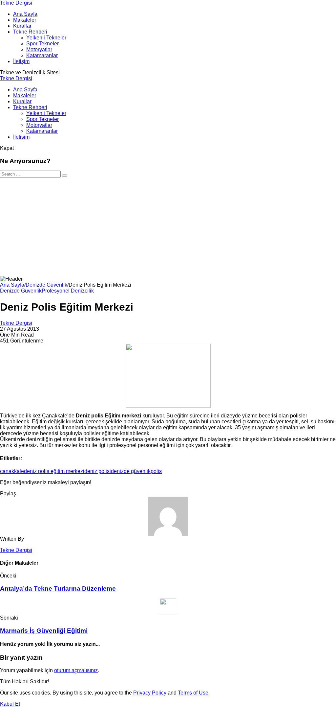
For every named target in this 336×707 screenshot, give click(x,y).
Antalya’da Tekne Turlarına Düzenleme (58, 588)
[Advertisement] (168, 227)
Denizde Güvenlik (46, 285)
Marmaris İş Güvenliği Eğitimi (44, 630)
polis (156, 471)
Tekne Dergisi (16, 3)
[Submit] (64, 176)
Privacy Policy (149, 692)
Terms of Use (193, 692)
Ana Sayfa (12, 285)
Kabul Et (10, 704)
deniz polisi (97, 471)
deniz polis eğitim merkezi (54, 471)
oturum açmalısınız (76, 670)
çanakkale (12, 471)
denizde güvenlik (131, 471)
